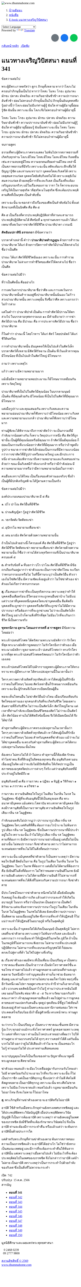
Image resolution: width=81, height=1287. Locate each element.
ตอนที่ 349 (15, 1230)
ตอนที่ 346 (15, 1216)
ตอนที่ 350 (15, 1235)
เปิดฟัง (24, 45)
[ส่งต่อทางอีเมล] (55, 38)
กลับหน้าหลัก (10, 45)
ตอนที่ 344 (15, 1206)
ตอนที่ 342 (15, 1197)
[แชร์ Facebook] (64, 38)
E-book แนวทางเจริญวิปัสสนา (28, 19)
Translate (29, 30)
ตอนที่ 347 (15, 1221)
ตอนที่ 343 (15, 1202)
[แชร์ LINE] (74, 38)
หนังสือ (13, 15)
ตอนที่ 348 (15, 1225)
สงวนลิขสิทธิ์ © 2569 (15, 1260)
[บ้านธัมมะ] (18, 3)
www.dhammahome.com (16, 1264)
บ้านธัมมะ (15, 10)
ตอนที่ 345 (15, 1211)
